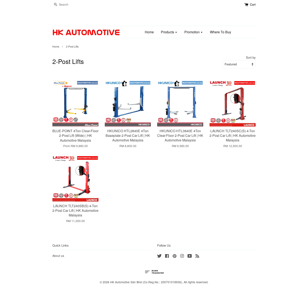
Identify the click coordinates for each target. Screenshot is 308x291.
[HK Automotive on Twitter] (159, 256)
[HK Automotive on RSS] (197, 256)
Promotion (192, 32)
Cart (253, 4)
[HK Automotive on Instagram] (182, 256)
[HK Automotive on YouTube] (189, 256)
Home (149, 32)
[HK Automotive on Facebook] (167, 256)
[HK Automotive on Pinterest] (174, 256)
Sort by (251, 57)
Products (168, 32)
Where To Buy (220, 32)
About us (58, 255)
